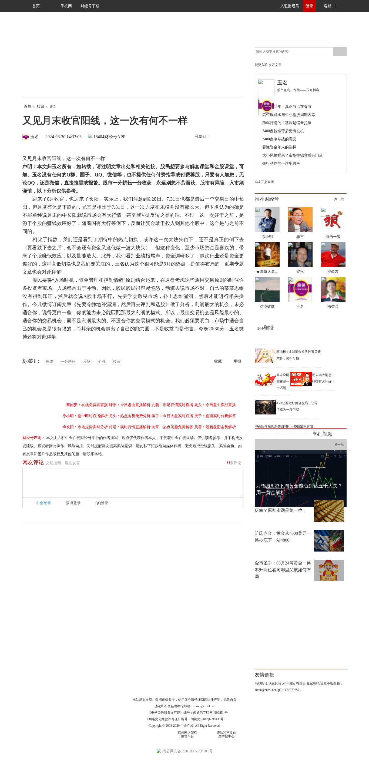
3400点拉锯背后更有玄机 (283, 131)
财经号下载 (89, 6)
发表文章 (275, 65)
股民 (116, 362)
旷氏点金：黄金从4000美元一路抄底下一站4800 (283, 536)
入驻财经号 (289, 6)
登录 (309, 6)
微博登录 (73, 503)
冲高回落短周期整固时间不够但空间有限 (284, 426)
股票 (40, 106)
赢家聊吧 (313, 683)
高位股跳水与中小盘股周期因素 (288, 115)
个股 (101, 362)
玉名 (34, 136)
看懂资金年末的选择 (279, 147)
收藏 (218, 361)
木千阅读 (288, 683)
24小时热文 (265, 328)
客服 (327, 6)
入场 (86, 362)
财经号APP (114, 136)
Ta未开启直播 (264, 182)
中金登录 (43, 503)
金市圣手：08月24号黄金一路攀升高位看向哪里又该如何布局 (283, 570)
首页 (36, 6)
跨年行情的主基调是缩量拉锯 (286, 123)
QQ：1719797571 (289, 690)
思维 (49, 362)
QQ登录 (101, 503)
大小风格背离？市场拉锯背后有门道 (292, 155)
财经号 (37, 59)
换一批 (339, 199)
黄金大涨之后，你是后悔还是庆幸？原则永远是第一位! (283, 507)
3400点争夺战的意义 (279, 139)
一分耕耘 (68, 362)
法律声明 (213, 700)
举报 (237, 361)
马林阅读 (261, 683)
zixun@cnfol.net (203, 706)
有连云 (301, 683)
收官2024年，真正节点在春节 (286, 107)
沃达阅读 (275, 683)
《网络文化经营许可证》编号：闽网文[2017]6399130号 (184, 719)
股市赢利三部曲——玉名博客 (298, 90)
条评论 (234, 462)
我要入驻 (261, 65)
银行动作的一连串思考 (281, 163)
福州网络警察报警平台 (187, 734)
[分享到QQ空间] (239, 137)
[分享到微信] (227, 137)
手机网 (66, 6)
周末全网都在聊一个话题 (282, 381)
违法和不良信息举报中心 (226, 734)
